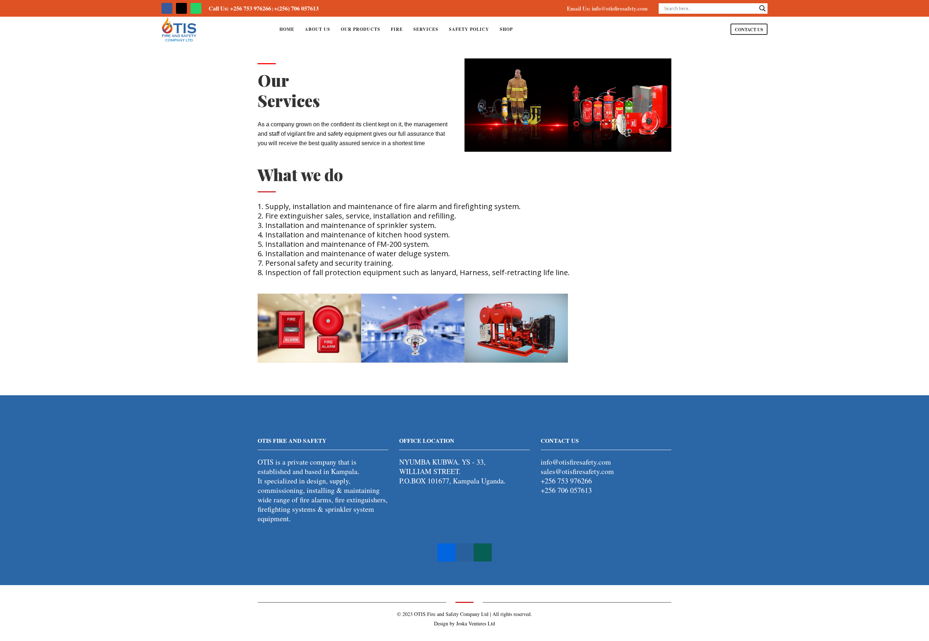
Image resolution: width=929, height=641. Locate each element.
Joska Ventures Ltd (475, 623)
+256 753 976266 (566, 481)
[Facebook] (166, 8)
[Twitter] (181, 8)
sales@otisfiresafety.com (577, 471)
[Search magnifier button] (762, 8)
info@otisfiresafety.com (576, 462)
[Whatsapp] (196, 8)
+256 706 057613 (566, 490)
